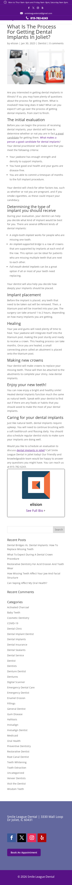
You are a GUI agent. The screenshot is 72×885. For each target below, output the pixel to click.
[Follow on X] (21, 837)
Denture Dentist (16, 671)
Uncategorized (15, 772)
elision (14, 43)
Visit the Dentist (16, 783)
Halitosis (12, 719)
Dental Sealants (16, 650)
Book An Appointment (24, 852)
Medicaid (12, 735)
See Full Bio (34, 511)
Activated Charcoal (18, 607)
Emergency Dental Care (21, 687)
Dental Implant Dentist (20, 634)
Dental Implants (16, 639)
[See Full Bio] (44, 511)
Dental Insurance (17, 644)
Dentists (12, 666)
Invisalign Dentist (17, 730)
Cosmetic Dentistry (18, 618)
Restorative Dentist (18, 751)
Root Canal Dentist (18, 756)
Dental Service (15, 655)
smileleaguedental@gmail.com (38, 13)
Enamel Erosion (16, 698)
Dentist (42, 43)
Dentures (12, 676)
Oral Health (14, 741)
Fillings (11, 703)
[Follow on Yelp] (42, 837)
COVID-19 (12, 623)
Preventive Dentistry (19, 746)
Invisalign (12, 724)
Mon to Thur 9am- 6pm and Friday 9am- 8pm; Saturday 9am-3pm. (38, 2)
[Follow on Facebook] (11, 837)
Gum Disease (15, 714)
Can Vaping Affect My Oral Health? (27, 583)
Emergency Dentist (18, 692)
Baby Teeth (13, 612)
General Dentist (16, 708)
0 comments (56, 43)
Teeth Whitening (17, 762)
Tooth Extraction (16, 767)
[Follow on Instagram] (31, 837)
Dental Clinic (14, 628)
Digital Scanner (16, 682)
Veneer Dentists (16, 778)
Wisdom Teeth (15, 789)
